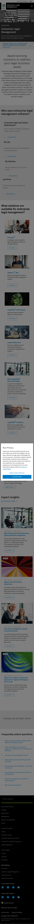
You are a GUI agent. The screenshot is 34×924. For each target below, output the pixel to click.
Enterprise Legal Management (10, 872)
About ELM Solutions (7, 878)
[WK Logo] (7, 903)
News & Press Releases (8, 820)
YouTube (18, 887)
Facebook (2, 887)
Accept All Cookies (17, 477)
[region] (17, 462)
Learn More (12, 248)
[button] (18, 137)
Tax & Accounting (6, 835)
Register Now (8, 487)
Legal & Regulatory (6, 845)
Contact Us (4, 868)
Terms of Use (5, 912)
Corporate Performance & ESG (10, 838)
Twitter (8, 897)
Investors (4, 856)
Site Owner (4, 860)
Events (3, 823)
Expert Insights (5, 850)
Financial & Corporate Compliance (11, 841)
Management (5, 816)
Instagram (8, 887)
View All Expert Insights (8, 501)
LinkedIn (13, 887)
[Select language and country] (31, 1)
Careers (3, 853)
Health (3, 831)
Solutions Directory (6, 828)
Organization (5, 813)
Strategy (3, 810)
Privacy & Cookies (17, 912)
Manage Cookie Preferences (17, 473)
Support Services (6, 875)
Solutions (8, 799)
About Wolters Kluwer (7, 806)
